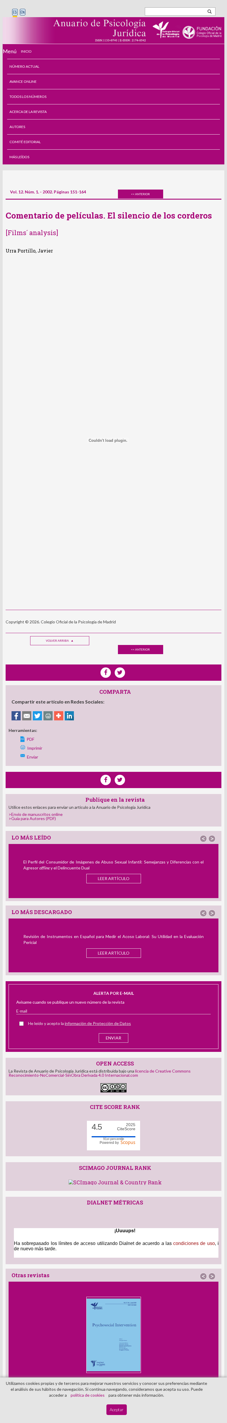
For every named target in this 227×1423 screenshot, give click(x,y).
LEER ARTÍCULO (113, 878)
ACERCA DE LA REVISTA (28, 111)
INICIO (26, 51)
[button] (203, 838)
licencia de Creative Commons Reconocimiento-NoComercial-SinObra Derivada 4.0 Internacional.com (100, 1073)
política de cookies (88, 1395)
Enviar (32, 756)
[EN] (22, 12)
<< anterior (140, 194)
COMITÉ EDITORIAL (25, 142)
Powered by (110, 1143)
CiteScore (126, 1127)
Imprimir (34, 748)
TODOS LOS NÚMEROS (27, 96)
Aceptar (117, 1409)
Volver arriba (57, 640)
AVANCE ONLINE (23, 81)
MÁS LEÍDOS (19, 157)
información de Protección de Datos (98, 1023)
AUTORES (17, 126)
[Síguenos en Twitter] (120, 780)
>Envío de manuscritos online (36, 814)
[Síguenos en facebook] (105, 780)
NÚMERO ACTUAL (24, 66)
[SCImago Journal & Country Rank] (115, 1181)
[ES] (15, 12)
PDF (30, 739)
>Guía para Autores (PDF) (32, 818)
